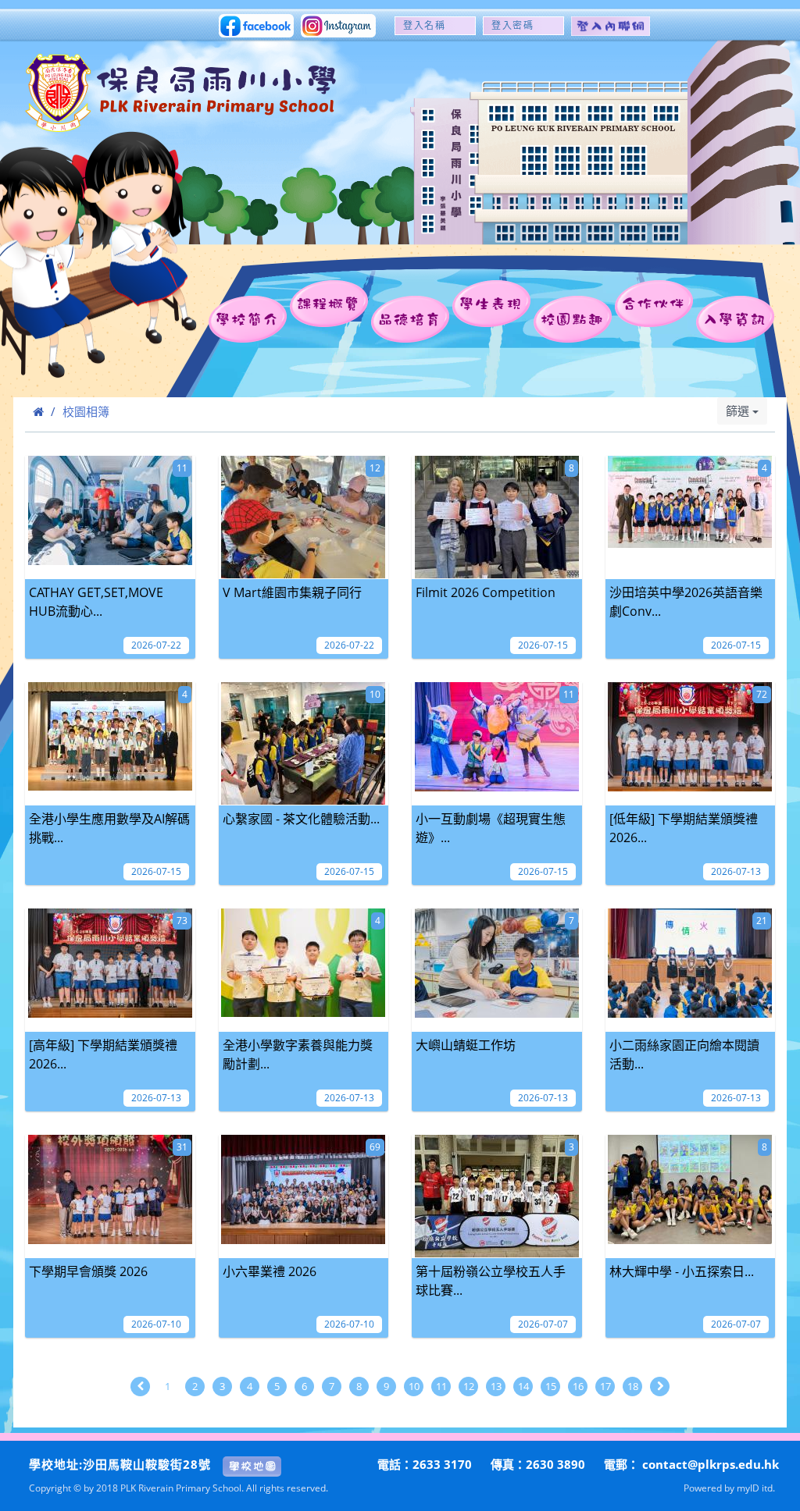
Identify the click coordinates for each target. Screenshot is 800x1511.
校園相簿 (85, 411)
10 (414, 1386)
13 (496, 1386)
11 (441, 1386)
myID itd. (756, 1487)
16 (578, 1386)
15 (550, 1386)
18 (632, 1386)
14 (523, 1386)
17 (605, 1386)
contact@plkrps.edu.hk (710, 1464)
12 (468, 1386)
